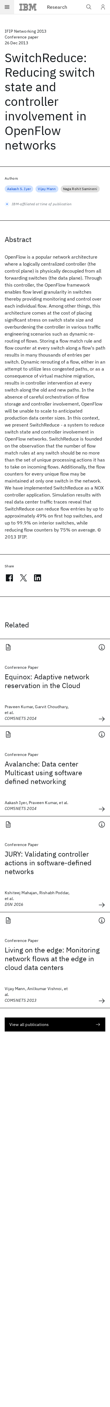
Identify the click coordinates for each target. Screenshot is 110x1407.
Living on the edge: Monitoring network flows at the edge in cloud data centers (52, 958)
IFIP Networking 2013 (25, 31)
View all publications (29, 1024)
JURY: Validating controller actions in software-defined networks (48, 863)
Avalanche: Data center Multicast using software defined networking (43, 772)
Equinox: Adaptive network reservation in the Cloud (47, 681)
